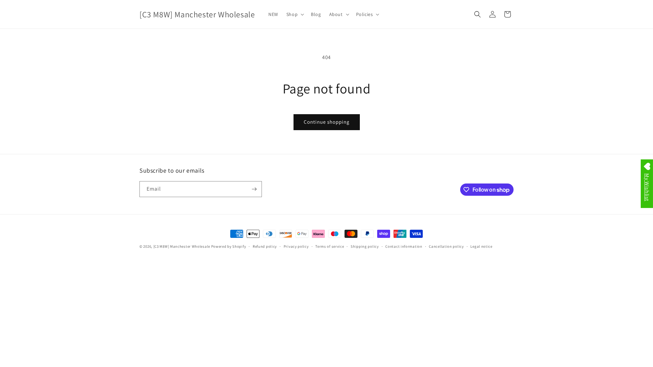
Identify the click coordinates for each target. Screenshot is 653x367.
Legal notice (481, 246)
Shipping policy (365, 246)
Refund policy (265, 246)
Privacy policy (296, 246)
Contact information (403, 246)
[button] (294, 14)
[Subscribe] (254, 189)
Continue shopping (327, 122)
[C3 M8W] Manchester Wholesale (181, 246)
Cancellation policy (446, 246)
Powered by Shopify (228, 246)
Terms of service (329, 246)
